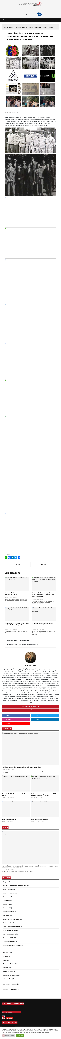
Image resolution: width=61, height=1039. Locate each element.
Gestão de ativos (8, 923)
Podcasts (5, 967)
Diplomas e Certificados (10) (11, 989)
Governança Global (8, 937)
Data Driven (6, 904)
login (20, 644)
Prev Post (17, 564)
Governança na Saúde (9, 941)
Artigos (5, 882)
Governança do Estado (9, 934)
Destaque (6, 908)
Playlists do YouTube (9, 964)
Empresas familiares (8, 911)
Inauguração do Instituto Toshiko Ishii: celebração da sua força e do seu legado (17, 625)
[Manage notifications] (3, 1035)
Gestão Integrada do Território (11, 926)
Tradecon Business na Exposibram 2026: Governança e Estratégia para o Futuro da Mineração (43, 594)
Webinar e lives (7, 978)
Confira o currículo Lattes (30, 710)
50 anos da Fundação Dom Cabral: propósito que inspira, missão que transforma (42, 625)
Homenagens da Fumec (9, 819)
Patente (5, 960)
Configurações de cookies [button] (8, 1035)
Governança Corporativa (10, 930)
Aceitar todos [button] (20, 1035)
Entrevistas (6, 915)
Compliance (6, 896)
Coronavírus (6, 900)
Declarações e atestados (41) (11, 984)
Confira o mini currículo (30, 706)
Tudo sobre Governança (10, 975)
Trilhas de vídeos (8, 971)
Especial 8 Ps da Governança (11, 919)
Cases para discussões (9, 893)
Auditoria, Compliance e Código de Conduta (15, 885)
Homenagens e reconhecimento (12, 945)
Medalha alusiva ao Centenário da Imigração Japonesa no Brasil (21, 767)
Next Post (43, 564)
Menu (4, 19)
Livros (5, 949)
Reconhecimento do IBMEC (39, 819)
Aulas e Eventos (7, 889)
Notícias (5, 956)
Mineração (6, 952)
